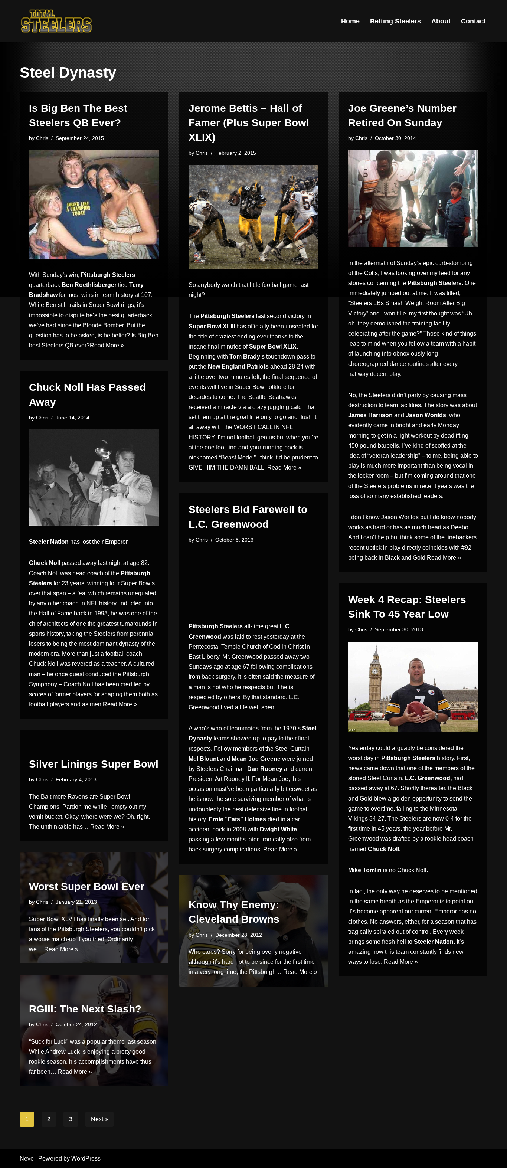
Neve (27, 1158)
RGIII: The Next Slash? (85, 1009)
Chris (42, 138)
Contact (473, 21)
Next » (99, 1119)
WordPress (86, 1158)
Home (350, 21)
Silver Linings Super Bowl (93, 764)
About (441, 21)
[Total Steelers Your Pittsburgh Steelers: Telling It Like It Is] (57, 21)
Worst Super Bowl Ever (86, 886)
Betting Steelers (395, 21)
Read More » (107, 345)
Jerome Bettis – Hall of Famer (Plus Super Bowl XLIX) (249, 122)
